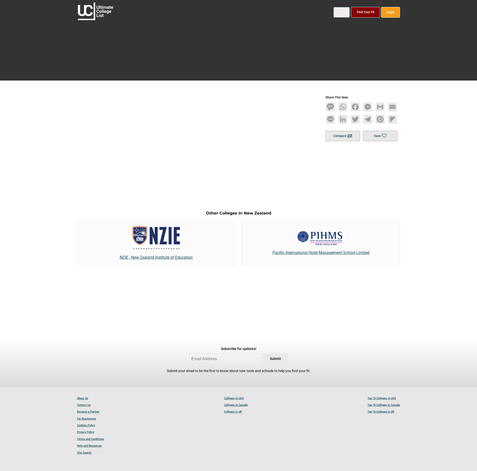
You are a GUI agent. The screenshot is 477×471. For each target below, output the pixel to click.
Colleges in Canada (236, 405)
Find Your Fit (365, 12)
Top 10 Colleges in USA (381, 398)
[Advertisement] (238, 129)
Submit (275, 359)
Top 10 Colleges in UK (380, 411)
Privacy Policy (85, 432)
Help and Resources (89, 445)
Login (390, 12)
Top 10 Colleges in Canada (383, 405)
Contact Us (84, 405)
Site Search (84, 452)
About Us (82, 398)
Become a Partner (88, 411)
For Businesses (86, 418)
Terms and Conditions (90, 439)
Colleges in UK (233, 411)
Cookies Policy (86, 425)
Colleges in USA (234, 398)
